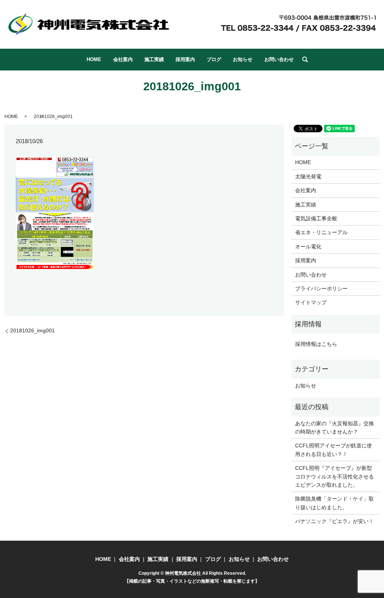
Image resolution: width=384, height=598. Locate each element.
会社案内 (123, 59)
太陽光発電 (308, 176)
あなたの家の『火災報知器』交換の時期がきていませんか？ (334, 427)
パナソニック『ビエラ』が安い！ (334, 521)
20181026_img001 (32, 330)
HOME (94, 59)
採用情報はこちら (316, 344)
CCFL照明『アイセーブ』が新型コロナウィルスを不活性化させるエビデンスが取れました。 (334, 476)
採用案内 (185, 59)
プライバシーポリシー (321, 289)
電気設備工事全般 (316, 218)
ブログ (214, 59)
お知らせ (242, 59)
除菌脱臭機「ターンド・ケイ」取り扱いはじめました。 (334, 503)
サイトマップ (311, 302)
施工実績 (154, 59)
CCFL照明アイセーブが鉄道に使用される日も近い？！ (333, 450)
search (304, 59)
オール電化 (308, 247)
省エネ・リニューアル (321, 232)
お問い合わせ (279, 59)
